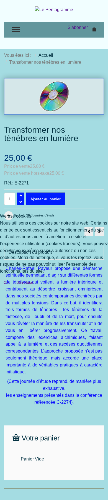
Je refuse (25, 282)
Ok (6, 282)
